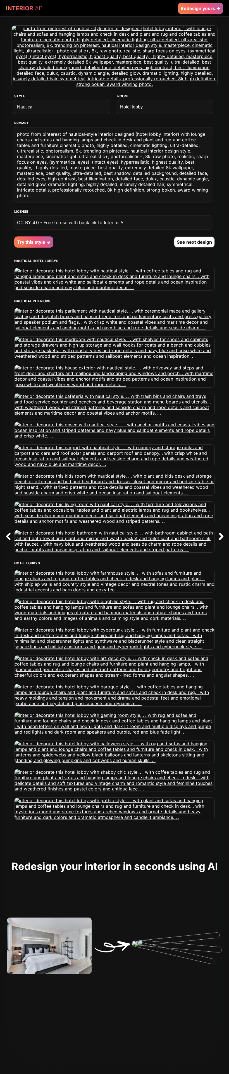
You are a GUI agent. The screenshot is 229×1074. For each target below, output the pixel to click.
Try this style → (34, 242)
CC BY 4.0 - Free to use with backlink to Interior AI (71, 222)
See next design (194, 242)
